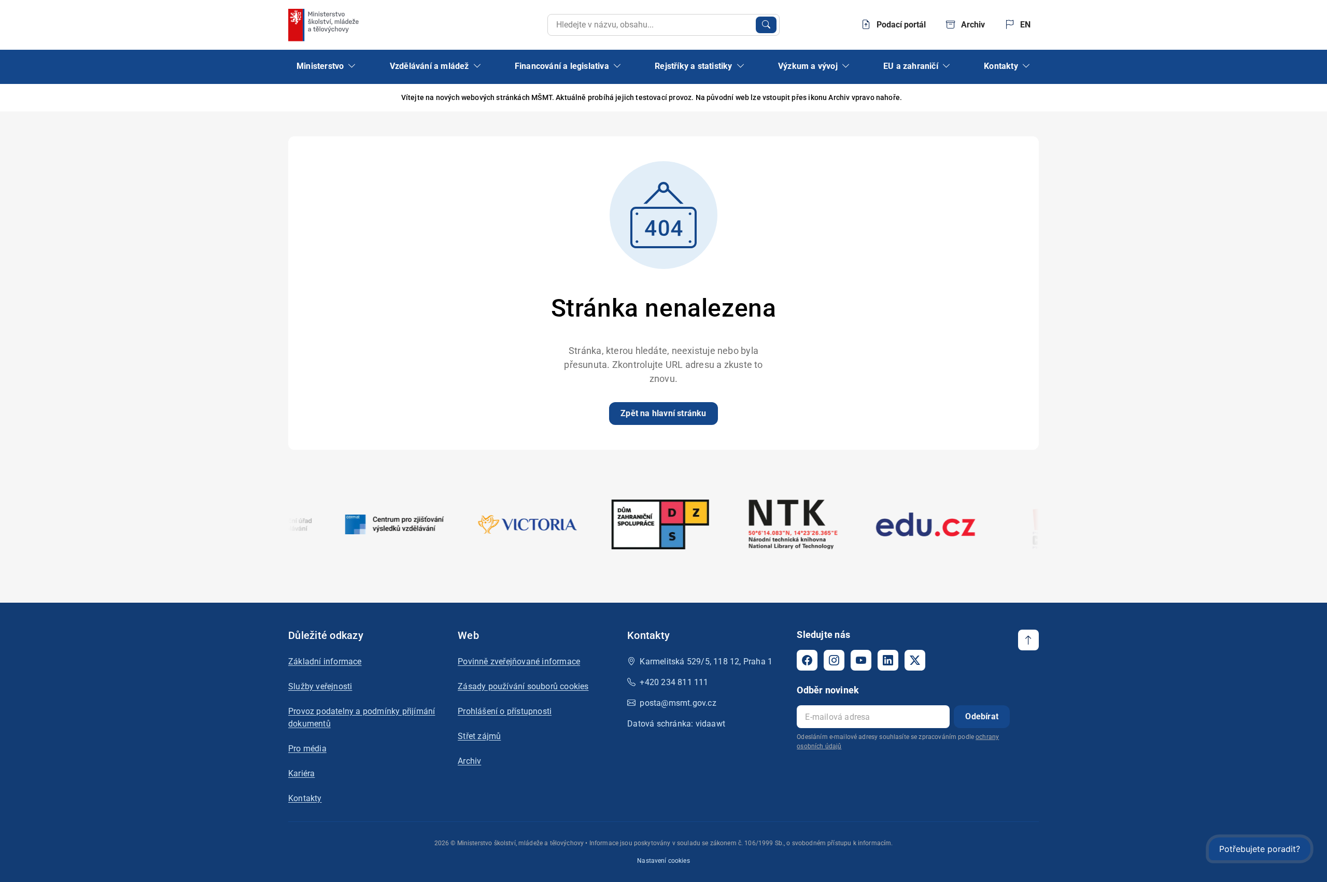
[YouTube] (861, 660)
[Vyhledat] (766, 25)
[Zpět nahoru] (1028, 640)
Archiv (469, 761)
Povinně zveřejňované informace (519, 661)
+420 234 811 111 (674, 682)
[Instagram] (834, 660)
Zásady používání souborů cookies (523, 686)
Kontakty (305, 798)
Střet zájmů (479, 736)
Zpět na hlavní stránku (663, 413)
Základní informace (325, 661)
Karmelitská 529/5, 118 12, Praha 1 (706, 661)
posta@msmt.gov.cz (678, 703)
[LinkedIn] (888, 660)
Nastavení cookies (663, 860)
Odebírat (981, 716)
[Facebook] (807, 660)
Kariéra (301, 773)
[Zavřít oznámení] (1031, 97)
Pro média (307, 748)
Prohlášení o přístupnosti (505, 711)
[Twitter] (915, 660)
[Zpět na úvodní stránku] (324, 24)
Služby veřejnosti (320, 686)
